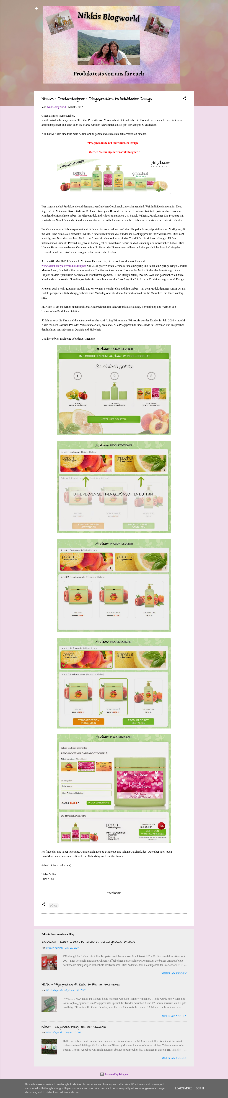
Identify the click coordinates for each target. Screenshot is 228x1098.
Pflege (53, 905)
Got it (200, 1088)
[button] (184, 99)
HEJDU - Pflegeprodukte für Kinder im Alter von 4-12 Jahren (81, 984)
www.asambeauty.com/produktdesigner (64, 265)
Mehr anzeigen (174, 973)
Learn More (183, 1088)
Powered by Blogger (116, 1074)
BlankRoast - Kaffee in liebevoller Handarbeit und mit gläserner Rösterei (88, 942)
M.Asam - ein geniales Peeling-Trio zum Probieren (74, 1027)
